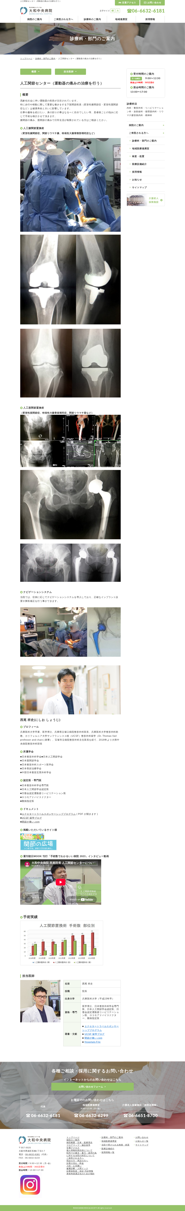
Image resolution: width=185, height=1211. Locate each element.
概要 (34, 71)
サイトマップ (139, 187)
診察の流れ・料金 (75, 1163)
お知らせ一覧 (141, 1141)
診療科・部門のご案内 (45, 59)
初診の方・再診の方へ (77, 1161)
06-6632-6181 (45, 1115)
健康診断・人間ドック (77, 1168)
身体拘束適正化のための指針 (80, 1174)
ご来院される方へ (63, 19)
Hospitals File (93, 1042)
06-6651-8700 (143, 1115)
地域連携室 (121, 19)
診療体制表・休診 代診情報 (79, 1171)
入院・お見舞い (74, 1166)
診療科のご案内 (92, 19)
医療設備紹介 (139, 164)
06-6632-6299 (93, 1115)
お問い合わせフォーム (91, 1086)
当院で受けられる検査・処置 (115, 1145)
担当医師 (69, 71)
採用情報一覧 (107, 1152)
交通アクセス (129, 2)
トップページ (26, 59)
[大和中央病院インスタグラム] (30, 1196)
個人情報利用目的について (79, 1150)
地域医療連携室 (140, 148)
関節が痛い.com (31, 822)
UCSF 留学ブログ (32, 818)
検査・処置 (138, 156)
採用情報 (150, 19)
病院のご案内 (34, 19)
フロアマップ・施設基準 (78, 1145)
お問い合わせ (154, 2)
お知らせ (137, 179)
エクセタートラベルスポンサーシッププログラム (49, 814)
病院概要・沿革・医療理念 (79, 1142)
